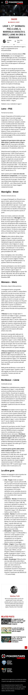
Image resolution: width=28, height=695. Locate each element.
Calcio (14, 19)
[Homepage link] (14, 2)
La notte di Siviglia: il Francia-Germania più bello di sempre (18, 629)
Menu (2, 2)
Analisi (12, 22)
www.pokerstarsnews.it (9, 685)
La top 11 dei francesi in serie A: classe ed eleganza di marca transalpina (19, 639)
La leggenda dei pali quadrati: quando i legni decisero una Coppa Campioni (18, 621)
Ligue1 (18, 22)
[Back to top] (26, 647)
